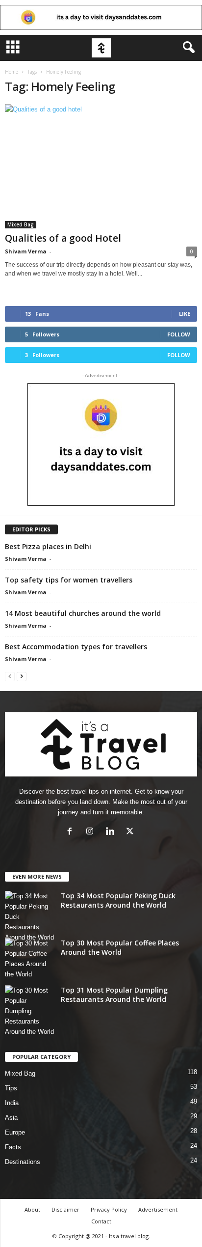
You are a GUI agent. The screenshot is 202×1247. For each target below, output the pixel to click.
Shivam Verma (26, 251)
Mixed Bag (20, 224)
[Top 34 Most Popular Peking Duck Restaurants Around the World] (29, 916)
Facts (13, 1147)
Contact (101, 1221)
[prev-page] (10, 676)
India (12, 1103)
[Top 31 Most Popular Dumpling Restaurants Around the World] (29, 1011)
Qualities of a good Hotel (63, 238)
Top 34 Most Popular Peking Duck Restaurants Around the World (118, 900)
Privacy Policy (109, 1209)
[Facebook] (72, 832)
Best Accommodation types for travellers (76, 646)
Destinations (22, 1161)
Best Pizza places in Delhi (48, 546)
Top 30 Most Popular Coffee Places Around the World (120, 947)
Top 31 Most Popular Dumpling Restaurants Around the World (114, 994)
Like (184, 313)
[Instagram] (92, 832)
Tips (11, 1088)
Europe (15, 1132)
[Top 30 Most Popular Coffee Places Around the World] (29, 958)
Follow (178, 334)
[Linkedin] (112, 832)
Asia (11, 1117)
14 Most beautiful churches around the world (83, 613)
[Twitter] (131, 832)
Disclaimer (65, 1209)
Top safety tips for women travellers (68, 579)
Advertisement (157, 1209)
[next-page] (21, 676)
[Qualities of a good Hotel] (101, 166)
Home (11, 71)
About (32, 1209)
